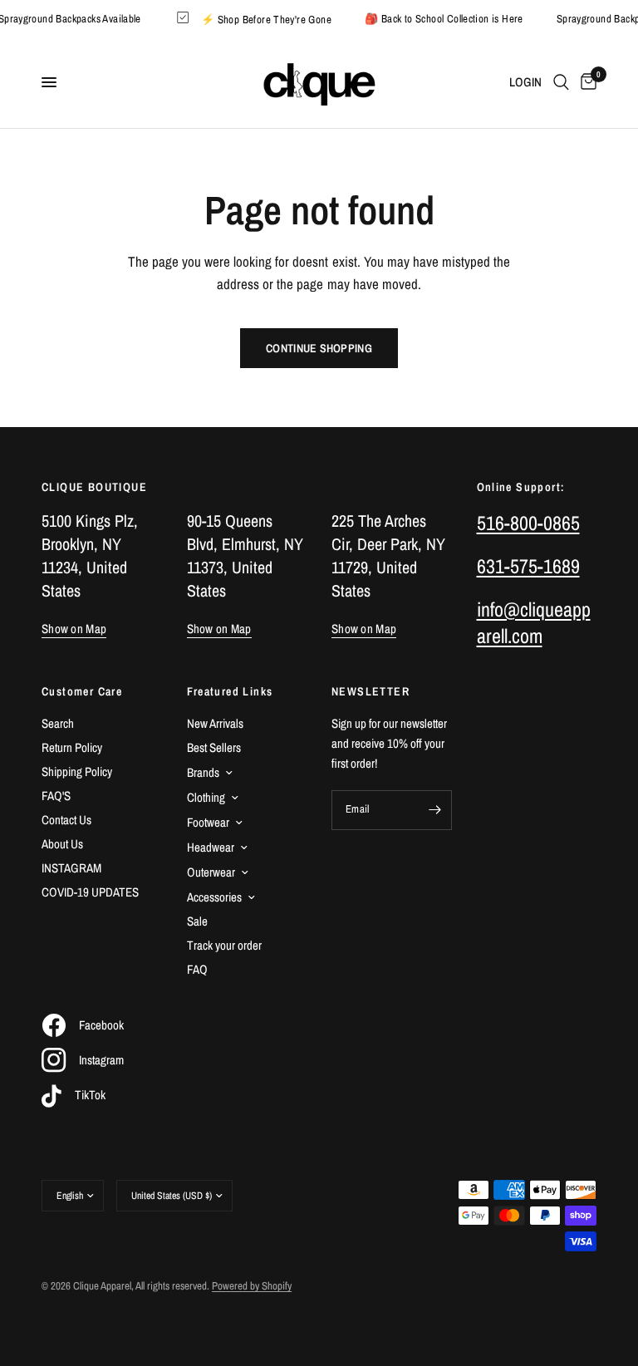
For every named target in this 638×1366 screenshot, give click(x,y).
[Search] (561, 82)
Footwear (208, 822)
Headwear (210, 847)
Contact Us (66, 819)
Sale (197, 921)
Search (58, 723)
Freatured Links (230, 691)
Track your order (224, 945)
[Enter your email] (435, 810)
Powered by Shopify (252, 1286)
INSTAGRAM (71, 868)
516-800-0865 (528, 522)
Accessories (214, 897)
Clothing (206, 797)
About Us (62, 844)
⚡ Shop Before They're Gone (271, 18)
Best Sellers (214, 747)
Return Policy (72, 747)
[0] (585, 82)
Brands (203, 772)
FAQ (197, 969)
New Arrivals (215, 723)
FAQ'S (56, 795)
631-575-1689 (528, 566)
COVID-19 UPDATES (90, 892)
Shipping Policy (77, 771)
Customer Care (82, 691)
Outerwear (211, 872)
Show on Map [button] (74, 629)
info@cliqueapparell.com (534, 622)
